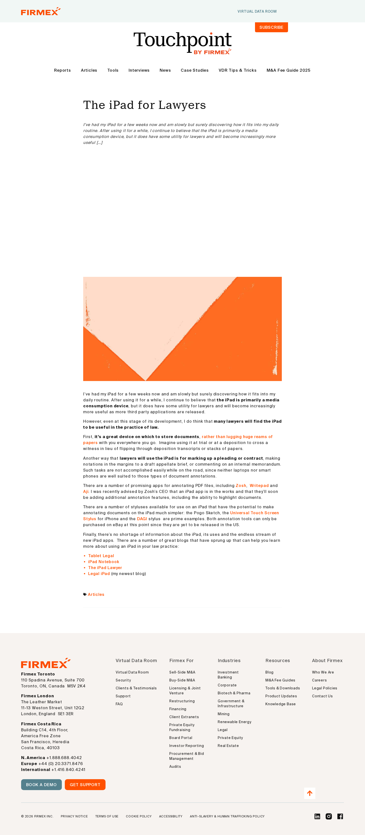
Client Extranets (184, 717)
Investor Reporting (186, 746)
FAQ (119, 704)
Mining (224, 714)
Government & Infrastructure (231, 703)
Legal (223, 730)
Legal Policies (324, 688)
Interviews (139, 70)
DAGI (142, 518)
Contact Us (322, 696)
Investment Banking (228, 674)
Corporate (227, 685)
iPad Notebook (103, 561)
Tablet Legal (101, 555)
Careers (319, 680)
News (165, 70)
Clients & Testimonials (136, 688)
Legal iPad (99, 573)
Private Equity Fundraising (182, 727)
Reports (62, 70)
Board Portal (180, 738)
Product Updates (281, 696)
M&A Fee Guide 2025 (289, 70)
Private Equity (230, 738)
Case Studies (195, 70)
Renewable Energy (235, 722)
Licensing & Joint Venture (185, 690)
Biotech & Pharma (234, 693)
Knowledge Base (280, 704)
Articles (89, 70)
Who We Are (323, 672)
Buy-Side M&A (182, 680)
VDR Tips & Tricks (238, 70)
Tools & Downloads (282, 688)
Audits (175, 767)
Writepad (260, 485)
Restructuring (182, 701)
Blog (269, 672)
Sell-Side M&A (182, 672)
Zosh (241, 485)
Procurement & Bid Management (186, 756)
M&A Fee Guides (280, 680)
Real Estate (228, 746)
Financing (177, 709)
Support (123, 696)
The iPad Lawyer (105, 567)
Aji (85, 491)
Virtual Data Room (132, 672)
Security (123, 680)
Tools (113, 70)
